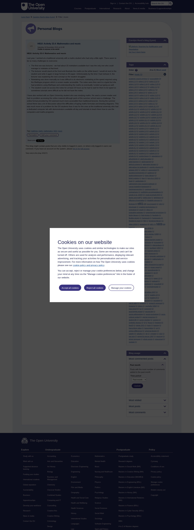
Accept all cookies (70, 288)
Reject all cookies (95, 288)
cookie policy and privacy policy (88, 265)
